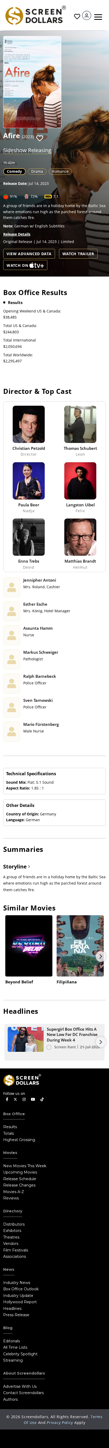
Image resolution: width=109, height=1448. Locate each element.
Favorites (76, 16)
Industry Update (18, 1295)
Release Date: (15, 183)
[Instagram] (24, 1099)
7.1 (55, 196)
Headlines (12, 1308)
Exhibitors (12, 1230)
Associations (14, 1256)
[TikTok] (42, 1099)
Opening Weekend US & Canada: (32, 311)
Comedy (14, 171)
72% (34, 196)
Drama (37, 171)
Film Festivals (15, 1250)
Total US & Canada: (20, 325)
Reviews (11, 1198)
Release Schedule (19, 1178)
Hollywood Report (20, 1302)
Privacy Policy (60, 1422)
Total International (19, 340)
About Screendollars (24, 1373)
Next (101, 956)
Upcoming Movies (20, 1172)
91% (13, 196)
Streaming (13, 1360)
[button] (39, 138)
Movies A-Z (13, 1191)
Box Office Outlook (21, 1289)
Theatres (11, 1237)
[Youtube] (33, 1099)
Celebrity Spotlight (20, 1354)
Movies (10, 1152)
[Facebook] (7, 1099)
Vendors (10, 1243)
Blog (7, 1327)
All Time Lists (15, 1347)
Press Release (16, 1314)
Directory (12, 1211)
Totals (8, 1133)
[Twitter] (15, 1099)
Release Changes (19, 1185)
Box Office (14, 1113)
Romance (60, 171)
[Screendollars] (35, 14)
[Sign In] (86, 15)
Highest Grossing (19, 1139)
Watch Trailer (78, 253)
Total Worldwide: (18, 354)
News (8, 1269)
